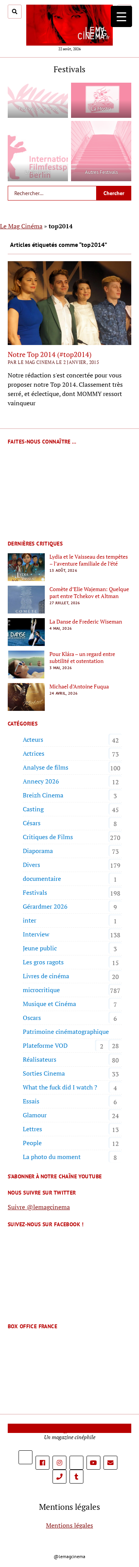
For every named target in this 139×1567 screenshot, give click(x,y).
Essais (31, 1101)
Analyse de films (45, 767)
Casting (33, 809)
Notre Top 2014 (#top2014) (50, 354)
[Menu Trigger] (121, 16)
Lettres (32, 1129)
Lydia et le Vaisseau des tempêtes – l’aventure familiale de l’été (88, 560)
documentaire (42, 878)
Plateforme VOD (45, 1045)
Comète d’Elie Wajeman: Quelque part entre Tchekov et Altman (89, 593)
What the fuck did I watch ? (60, 1087)
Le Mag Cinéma (21, 226)
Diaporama (38, 850)
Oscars (32, 1017)
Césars (32, 823)
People (32, 1143)
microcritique (41, 990)
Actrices (33, 753)
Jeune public (40, 948)
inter (29, 920)
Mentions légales (69, 1525)
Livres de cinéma (46, 976)
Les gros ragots (43, 962)
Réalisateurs (39, 1059)
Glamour (35, 1115)
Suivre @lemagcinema (39, 1207)
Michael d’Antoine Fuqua (79, 686)
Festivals (35, 892)
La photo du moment (52, 1156)
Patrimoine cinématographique (66, 1031)
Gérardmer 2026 (45, 906)
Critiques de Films (48, 837)
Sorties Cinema (44, 1073)
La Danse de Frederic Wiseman (85, 621)
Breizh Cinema (43, 795)
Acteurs (33, 739)
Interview (36, 934)
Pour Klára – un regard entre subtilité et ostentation (82, 658)
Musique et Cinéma (49, 1003)
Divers (31, 864)
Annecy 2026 (41, 781)
